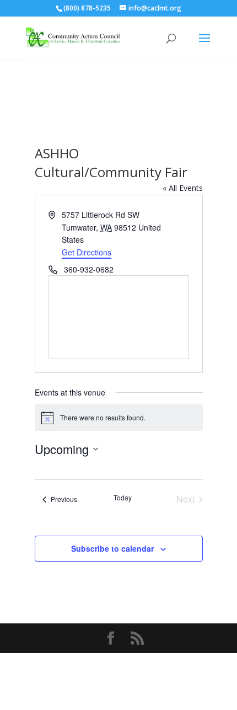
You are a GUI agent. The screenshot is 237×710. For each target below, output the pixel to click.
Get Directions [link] (86, 252)
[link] (73, 38)
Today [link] (123, 497)
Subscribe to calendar (112, 548)
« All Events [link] (183, 188)
